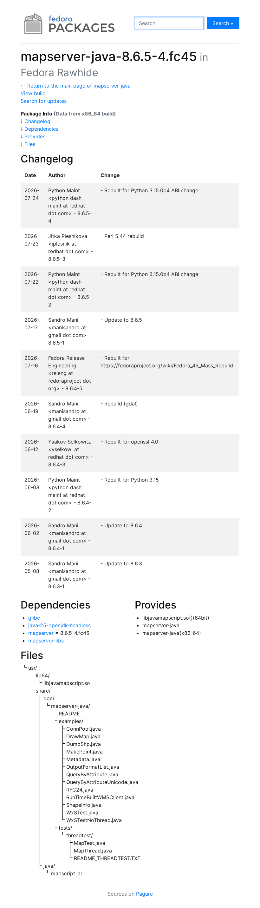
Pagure (144, 894)
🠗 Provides (33, 136)
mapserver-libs (46, 640)
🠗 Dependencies (39, 129)
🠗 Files (28, 144)
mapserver (41, 633)
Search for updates (44, 101)
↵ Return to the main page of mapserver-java (76, 85)
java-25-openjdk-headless (59, 625)
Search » (222, 23)
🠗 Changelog (35, 121)
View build (33, 93)
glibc (34, 618)
